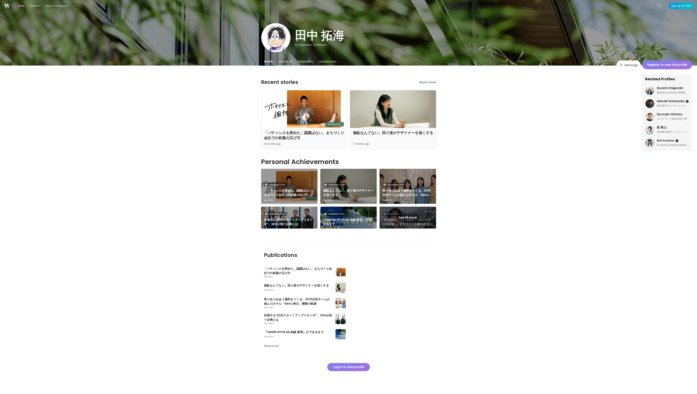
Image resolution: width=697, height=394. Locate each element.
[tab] (268, 61)
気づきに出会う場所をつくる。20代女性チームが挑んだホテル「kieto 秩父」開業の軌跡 (407, 192)
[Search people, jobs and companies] (659, 5)
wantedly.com (277, 184)
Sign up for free (681, 6)
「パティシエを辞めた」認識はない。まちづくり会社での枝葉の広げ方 (289, 192)
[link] (289, 186)
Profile (268, 61)
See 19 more (408, 217)
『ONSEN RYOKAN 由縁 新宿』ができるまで (347, 222)
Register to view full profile (667, 65)
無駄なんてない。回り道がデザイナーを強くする (348, 192)
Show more (427, 82)
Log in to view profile (348, 367)
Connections (328, 61)
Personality (305, 61)
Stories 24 (285, 61)
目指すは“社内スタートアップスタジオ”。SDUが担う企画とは (288, 222)
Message (631, 65)
